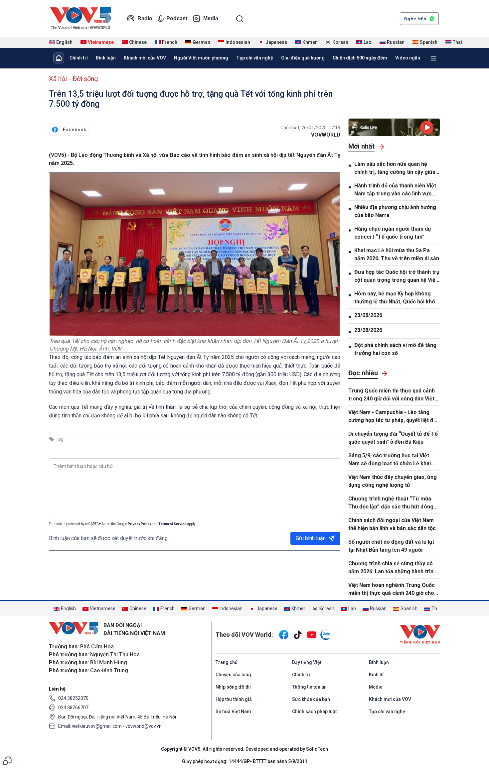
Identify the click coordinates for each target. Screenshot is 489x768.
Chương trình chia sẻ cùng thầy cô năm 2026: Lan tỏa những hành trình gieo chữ (392, 568)
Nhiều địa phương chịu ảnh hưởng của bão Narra (395, 211)
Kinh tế (376, 674)
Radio (144, 18)
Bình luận (106, 57)
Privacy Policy (139, 524)
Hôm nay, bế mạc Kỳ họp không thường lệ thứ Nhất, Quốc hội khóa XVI (396, 298)
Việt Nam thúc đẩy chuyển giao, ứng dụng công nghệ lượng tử (392, 481)
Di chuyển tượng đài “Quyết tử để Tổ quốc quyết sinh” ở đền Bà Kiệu (393, 438)
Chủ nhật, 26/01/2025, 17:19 (310, 127)
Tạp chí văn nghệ (254, 57)
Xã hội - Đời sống (73, 79)
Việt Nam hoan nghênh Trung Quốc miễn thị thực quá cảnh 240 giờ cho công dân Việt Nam (391, 589)
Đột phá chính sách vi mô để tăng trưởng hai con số (395, 349)
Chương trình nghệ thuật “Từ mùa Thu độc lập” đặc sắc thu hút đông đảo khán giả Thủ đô (390, 503)
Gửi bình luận (311, 538)
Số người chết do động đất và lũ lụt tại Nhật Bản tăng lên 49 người (391, 546)
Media (210, 18)
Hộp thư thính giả (234, 699)
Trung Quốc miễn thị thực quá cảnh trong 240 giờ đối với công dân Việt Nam (391, 395)
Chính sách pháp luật (314, 711)
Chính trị (79, 57)
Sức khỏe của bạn (311, 699)
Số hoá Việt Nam (233, 711)
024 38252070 (73, 698)
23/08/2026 (368, 315)
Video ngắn (407, 57)
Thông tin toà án (309, 687)
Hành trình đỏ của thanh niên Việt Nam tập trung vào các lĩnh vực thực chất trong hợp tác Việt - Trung (395, 190)
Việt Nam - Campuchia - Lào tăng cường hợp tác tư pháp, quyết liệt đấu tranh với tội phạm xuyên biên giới (393, 416)
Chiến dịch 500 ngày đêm (360, 57)
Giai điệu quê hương (303, 57)
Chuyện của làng (233, 674)
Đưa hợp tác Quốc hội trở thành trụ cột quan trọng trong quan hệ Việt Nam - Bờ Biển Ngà (396, 276)
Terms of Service (172, 524)
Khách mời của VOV (145, 57)
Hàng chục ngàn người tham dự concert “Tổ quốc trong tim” (392, 233)
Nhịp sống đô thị (233, 687)
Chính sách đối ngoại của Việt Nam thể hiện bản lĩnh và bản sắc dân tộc (392, 524)
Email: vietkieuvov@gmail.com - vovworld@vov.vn (110, 726)
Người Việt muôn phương (201, 57)
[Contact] (7, 760)
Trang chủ (227, 662)
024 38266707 (73, 707)
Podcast (176, 18)
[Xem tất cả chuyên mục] (433, 58)
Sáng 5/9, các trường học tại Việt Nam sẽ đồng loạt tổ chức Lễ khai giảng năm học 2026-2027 (389, 460)
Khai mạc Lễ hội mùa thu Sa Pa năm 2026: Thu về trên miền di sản (396, 254)
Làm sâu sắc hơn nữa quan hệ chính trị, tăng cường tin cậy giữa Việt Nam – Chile (394, 168)
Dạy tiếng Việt (306, 662)
